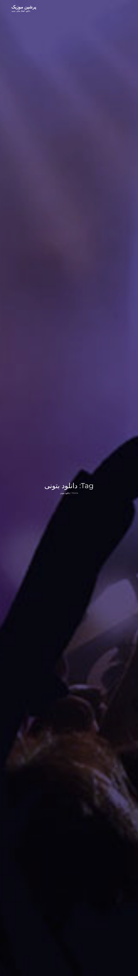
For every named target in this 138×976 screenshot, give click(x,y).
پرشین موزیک (23, 6)
